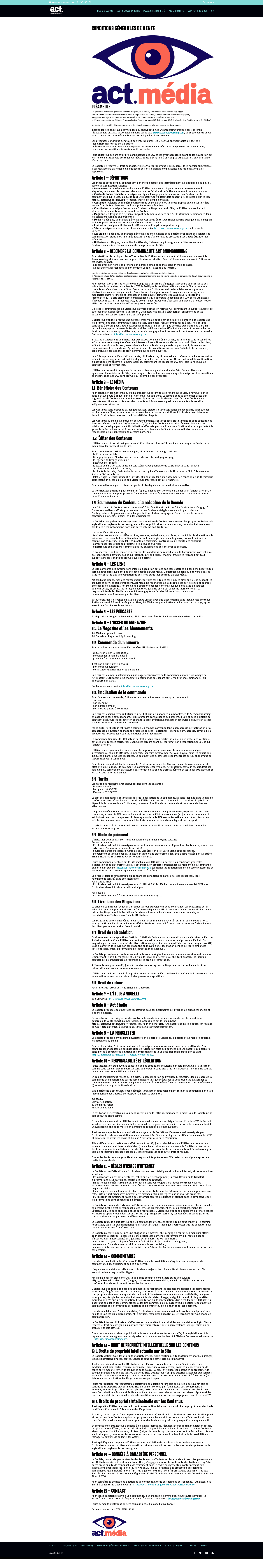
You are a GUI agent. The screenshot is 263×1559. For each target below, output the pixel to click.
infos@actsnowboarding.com (130, 334)
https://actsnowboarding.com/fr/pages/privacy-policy (122, 1054)
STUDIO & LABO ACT (174, 1545)
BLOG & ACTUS (105, 11)
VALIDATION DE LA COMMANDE (147, 1545)
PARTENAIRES (87, 1545)
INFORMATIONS (70, 1545)
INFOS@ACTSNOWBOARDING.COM (127, 998)
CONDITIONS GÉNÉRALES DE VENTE (113, 1545)
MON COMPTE (176, 11)
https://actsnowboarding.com (171, 228)
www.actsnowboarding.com (168, 132)
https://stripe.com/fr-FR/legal (134, 867)
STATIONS (191, 1545)
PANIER (203, 1545)
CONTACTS (54, 1545)
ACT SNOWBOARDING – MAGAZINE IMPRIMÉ (141, 11)
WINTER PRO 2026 (198, 11)
